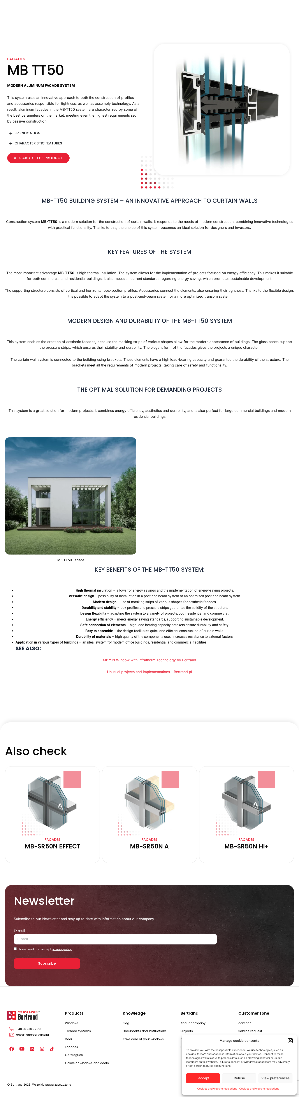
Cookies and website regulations (217, 1088)
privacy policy (62, 949)
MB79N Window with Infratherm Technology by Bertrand (149, 660)
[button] (290, 1040)
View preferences (275, 1078)
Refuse (239, 1078)
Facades (16, 59)
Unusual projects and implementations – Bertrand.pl (149, 672)
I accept (203, 1078)
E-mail (19, 930)
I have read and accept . (45, 949)
